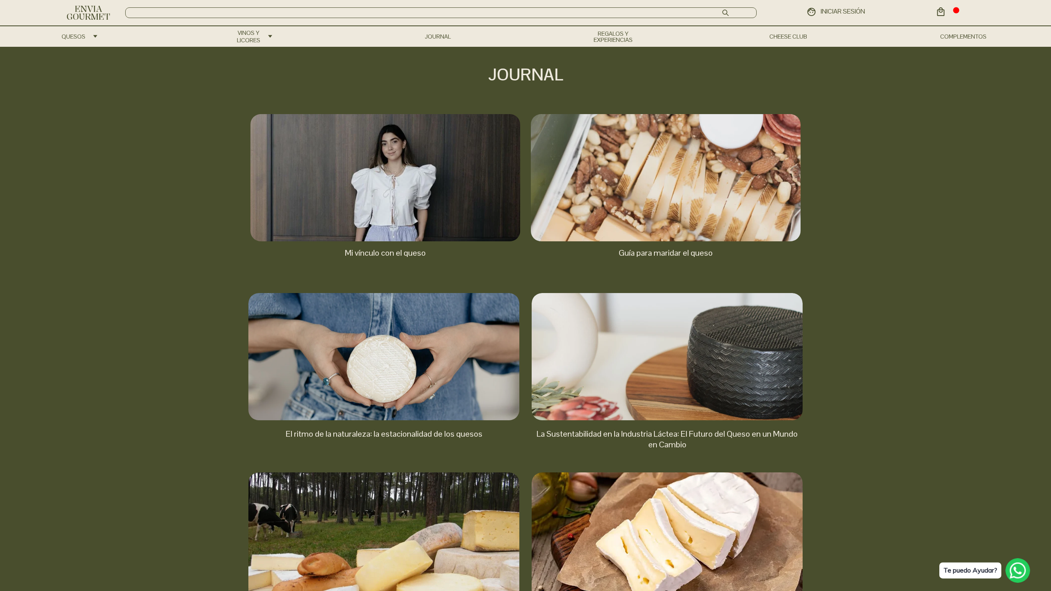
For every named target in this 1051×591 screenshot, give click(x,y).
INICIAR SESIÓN (843, 11)
